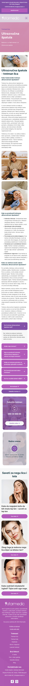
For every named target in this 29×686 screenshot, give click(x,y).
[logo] (10, 18)
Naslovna (4, 42)
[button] (26, 18)
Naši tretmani (13, 42)
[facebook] (12, 681)
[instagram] (16, 681)
